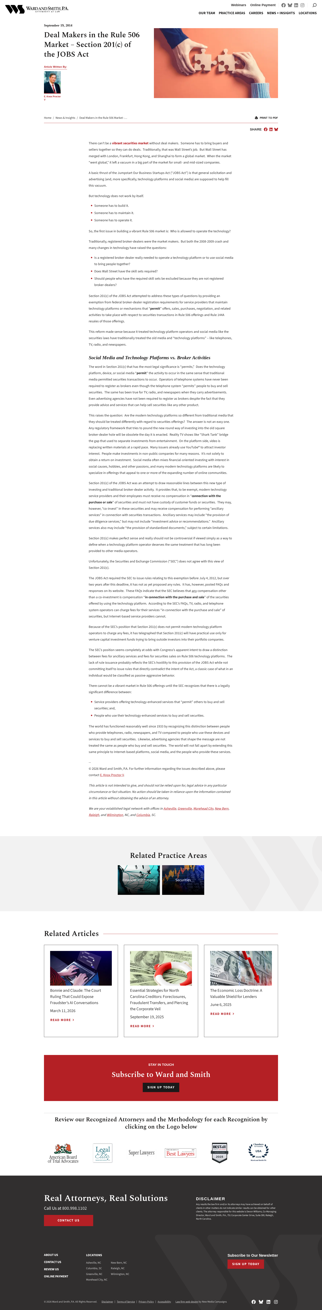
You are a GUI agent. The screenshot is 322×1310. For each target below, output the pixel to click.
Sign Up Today (161, 1087)
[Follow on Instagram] (302, 5)
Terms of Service (126, 1302)
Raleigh (94, 815)
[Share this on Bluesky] (276, 129)
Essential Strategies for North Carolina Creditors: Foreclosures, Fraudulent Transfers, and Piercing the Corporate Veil (159, 999)
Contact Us (69, 1220)
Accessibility (164, 1302)
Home (47, 118)
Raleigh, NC (118, 1268)
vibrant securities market (130, 143)
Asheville (169, 808)
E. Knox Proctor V (112, 775)
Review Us (51, 1269)
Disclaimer (107, 1302)
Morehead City (203, 808)
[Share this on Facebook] (266, 129)
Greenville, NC (94, 1274)
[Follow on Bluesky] (290, 5)
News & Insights (65, 118)
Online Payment (263, 5)
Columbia (143, 815)
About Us (51, 1255)
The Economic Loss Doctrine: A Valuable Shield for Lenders (236, 993)
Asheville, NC (93, 1263)
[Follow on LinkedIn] (296, 5)
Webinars (238, 5)
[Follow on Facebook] (283, 5)
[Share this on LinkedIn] (271, 129)
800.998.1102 (74, 1208)
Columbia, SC (94, 1268)
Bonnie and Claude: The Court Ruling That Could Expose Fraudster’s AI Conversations (75, 996)
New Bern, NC (119, 1263)
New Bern (221, 808)
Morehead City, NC (97, 1280)
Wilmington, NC (120, 1274)
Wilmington (115, 815)
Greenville (185, 808)
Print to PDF (269, 117)
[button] (314, 5)
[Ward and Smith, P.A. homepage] (37, 9)
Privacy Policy (146, 1302)
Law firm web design (187, 1302)
